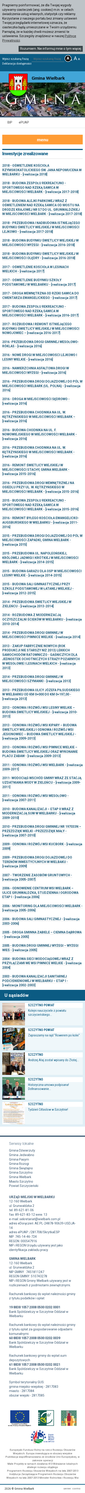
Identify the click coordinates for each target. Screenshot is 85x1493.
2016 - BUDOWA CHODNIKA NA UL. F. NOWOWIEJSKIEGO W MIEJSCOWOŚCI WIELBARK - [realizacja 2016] (39, 434)
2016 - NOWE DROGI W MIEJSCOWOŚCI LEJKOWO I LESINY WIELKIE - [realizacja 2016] (39, 357)
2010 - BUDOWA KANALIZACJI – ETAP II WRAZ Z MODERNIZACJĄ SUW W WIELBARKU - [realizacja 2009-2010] (38, 813)
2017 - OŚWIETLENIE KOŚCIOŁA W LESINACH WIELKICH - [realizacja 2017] (35, 269)
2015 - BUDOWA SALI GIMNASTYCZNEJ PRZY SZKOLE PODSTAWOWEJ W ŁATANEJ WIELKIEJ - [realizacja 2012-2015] (38, 588)
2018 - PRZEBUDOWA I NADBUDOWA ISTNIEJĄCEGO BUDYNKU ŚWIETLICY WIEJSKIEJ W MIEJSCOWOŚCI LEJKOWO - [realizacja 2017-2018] (41, 227)
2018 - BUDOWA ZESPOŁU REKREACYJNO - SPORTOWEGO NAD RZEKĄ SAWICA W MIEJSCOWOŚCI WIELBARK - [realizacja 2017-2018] (40, 187)
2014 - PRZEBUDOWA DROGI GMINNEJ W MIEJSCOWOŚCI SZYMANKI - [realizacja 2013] (36, 679)
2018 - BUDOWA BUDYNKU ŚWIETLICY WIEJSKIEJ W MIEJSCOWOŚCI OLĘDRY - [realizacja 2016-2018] (40, 256)
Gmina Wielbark (20, 1177)
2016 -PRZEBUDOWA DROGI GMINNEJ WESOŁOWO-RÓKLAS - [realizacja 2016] (40, 344)
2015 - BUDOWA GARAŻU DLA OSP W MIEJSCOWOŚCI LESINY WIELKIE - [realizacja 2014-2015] (42, 573)
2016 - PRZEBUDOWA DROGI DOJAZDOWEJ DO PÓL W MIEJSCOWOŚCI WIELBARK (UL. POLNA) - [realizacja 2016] (42, 386)
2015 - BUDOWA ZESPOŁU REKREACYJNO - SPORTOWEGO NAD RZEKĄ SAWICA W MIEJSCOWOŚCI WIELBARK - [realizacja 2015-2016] (40, 505)
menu (42, 139)
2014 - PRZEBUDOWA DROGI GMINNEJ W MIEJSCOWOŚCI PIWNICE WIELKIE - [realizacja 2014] (41, 635)
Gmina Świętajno (21, 1168)
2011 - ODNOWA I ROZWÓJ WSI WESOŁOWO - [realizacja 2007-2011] (35, 798)
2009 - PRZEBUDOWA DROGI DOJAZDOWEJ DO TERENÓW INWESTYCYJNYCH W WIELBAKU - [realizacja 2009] (37, 862)
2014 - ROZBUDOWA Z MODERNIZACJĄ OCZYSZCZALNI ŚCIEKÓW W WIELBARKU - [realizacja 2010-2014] (42, 619)
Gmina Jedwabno (21, 1155)
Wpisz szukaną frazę (15, 59)
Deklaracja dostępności (17, 63)
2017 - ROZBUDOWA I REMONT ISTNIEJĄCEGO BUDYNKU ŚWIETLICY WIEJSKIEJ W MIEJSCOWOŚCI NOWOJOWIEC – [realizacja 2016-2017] (40, 328)
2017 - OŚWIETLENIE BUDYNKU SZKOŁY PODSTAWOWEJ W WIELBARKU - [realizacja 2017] (39, 282)
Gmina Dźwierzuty (22, 1150)
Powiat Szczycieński (23, 1186)
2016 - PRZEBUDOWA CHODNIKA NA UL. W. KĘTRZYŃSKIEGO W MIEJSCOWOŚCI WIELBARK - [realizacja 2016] (38, 452)
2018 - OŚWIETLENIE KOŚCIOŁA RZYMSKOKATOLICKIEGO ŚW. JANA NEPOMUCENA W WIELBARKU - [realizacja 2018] (42, 170)
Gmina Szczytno (21, 1172)
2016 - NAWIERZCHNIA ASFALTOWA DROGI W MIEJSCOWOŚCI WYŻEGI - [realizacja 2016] (35, 370)
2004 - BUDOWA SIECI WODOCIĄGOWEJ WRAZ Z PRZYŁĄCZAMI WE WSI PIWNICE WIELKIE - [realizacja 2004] (42, 963)
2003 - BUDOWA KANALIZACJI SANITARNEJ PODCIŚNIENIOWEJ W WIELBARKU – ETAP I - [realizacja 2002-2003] (35, 981)
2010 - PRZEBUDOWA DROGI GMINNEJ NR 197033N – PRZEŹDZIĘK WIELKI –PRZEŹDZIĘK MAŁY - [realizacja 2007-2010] (41, 831)
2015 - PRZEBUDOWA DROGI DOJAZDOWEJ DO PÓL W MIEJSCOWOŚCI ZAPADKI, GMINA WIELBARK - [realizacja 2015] (42, 540)
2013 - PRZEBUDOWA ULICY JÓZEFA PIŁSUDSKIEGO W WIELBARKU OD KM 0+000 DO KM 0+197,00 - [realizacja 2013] (41, 694)
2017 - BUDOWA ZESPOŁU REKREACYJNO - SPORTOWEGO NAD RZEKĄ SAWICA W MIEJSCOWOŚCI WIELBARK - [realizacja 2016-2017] (40, 311)
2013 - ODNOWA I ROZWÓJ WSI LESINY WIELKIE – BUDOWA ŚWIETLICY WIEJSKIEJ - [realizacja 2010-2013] (40, 712)
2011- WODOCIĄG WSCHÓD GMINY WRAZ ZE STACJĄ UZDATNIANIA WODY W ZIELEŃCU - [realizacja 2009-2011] (41, 782)
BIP (9, 122)
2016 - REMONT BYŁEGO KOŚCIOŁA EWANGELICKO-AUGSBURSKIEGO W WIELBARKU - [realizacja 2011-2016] (40, 522)
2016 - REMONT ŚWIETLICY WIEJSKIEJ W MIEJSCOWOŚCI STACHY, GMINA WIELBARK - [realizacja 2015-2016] (35, 469)
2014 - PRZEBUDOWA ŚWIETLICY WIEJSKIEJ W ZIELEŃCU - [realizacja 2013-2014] (36, 604)
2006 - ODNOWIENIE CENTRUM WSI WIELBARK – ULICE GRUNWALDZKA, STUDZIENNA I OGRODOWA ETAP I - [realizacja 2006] (40, 892)
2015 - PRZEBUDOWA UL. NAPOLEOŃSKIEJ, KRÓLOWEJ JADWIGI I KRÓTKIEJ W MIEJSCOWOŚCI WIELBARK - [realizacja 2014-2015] (40, 557)
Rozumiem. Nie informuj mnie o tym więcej (50, 48)
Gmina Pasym (19, 1159)
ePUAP (24, 122)
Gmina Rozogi (19, 1164)
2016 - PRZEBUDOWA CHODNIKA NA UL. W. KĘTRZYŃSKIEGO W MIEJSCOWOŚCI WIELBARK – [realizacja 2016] (38, 416)
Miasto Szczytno (21, 1181)
